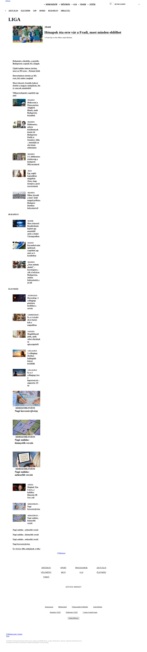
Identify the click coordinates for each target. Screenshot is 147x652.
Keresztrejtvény (25, 408)
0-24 (75, 4)
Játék (92, 4)
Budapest (31, 100)
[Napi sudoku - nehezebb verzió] (26, 478)
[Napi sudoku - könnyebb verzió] (26, 446)
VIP (34, 11)
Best (63, 572)
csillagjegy (32, 350)
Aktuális (13, 11)
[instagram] (133, 4)
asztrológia (32, 295)
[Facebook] (68, 594)
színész (30, 484)
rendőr (30, 221)
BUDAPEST (53, 11)
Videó (46, 577)
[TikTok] (73, 594)
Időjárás (65, 4)
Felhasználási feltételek (80, 607)
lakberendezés (33, 314)
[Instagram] (79, 594)
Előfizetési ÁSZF (72, 612)
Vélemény (46, 572)
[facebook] (131, 4)
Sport (42, 11)
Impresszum (49, 607)
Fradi (83, 4)
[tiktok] (132, 4)
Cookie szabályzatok (90, 612)
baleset (31, 243)
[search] (139, 4)
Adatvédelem (97, 607)
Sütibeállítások (73, 618)
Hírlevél (65, 11)
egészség (31, 331)
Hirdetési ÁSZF (55, 612)
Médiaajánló (62, 607)
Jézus (30, 171)
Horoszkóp (51, 4)
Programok (81, 568)
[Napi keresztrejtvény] (26, 414)
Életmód (25, 11)
